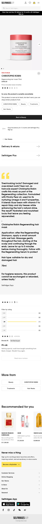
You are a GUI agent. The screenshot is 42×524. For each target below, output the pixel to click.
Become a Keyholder (10, 464)
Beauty (11, 382)
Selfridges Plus (9, 155)
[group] (21, 429)
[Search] (3, 8)
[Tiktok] (14, 511)
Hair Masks (8, 139)
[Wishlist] (30, 3)
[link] (8, 439)
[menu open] (38, 3)
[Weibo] (25, 511)
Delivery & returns (11, 146)
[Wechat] (19, 511)
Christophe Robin (27, 188)
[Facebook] (3, 511)
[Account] (26, 3)
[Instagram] (8, 511)
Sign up (21, 14)
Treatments (11, 388)
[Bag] (34, 3)
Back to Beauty (21, 117)
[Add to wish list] (38, 73)
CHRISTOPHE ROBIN (11, 76)
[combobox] (22, 8)
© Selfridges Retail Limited (21, 520)
